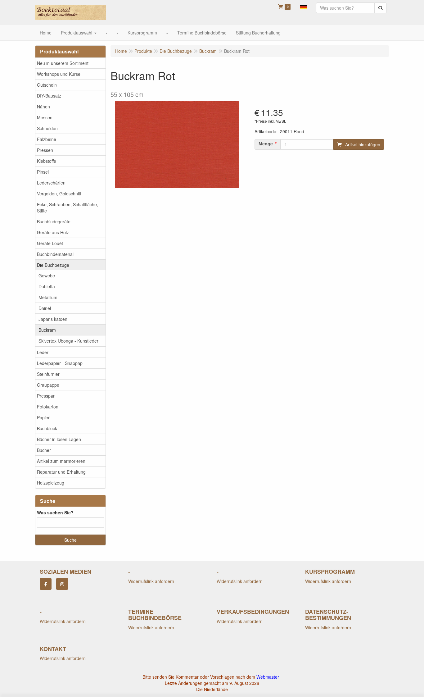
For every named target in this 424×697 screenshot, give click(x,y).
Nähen (43, 106)
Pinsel (43, 172)
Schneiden (47, 128)
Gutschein (47, 85)
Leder (42, 352)
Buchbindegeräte (53, 221)
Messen (44, 117)
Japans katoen (52, 319)
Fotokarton (47, 406)
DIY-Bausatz (49, 96)
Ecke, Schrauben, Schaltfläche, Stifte (67, 207)
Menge (266, 143)
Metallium (47, 297)
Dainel (44, 308)
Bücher (44, 450)
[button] (303, 6)
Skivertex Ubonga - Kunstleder (68, 341)
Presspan (46, 396)
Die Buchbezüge (53, 265)
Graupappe (48, 385)
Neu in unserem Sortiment (62, 63)
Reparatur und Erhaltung (61, 472)
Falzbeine (46, 139)
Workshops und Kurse (58, 74)
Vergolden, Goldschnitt (59, 193)
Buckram (47, 330)
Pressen (45, 150)
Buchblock (47, 428)
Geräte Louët (50, 243)
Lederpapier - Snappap (60, 363)
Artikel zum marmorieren (61, 461)
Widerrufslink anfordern (151, 581)
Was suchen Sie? (55, 512)
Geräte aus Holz (53, 232)
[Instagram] (62, 584)
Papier (43, 417)
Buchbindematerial (55, 254)
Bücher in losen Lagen (59, 439)
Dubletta (46, 286)
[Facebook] (46, 584)
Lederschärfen (51, 183)
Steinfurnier (48, 374)
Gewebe (46, 275)
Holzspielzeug (50, 483)
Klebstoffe (46, 161)
